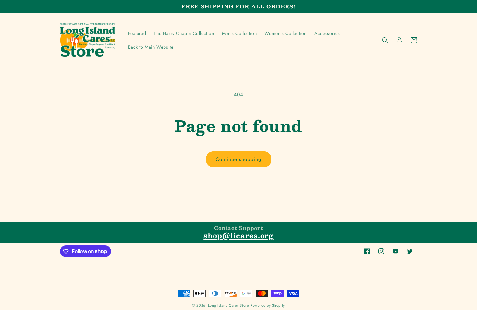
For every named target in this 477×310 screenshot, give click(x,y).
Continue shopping (239, 159)
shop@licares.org (238, 235)
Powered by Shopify (268, 305)
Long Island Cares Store (228, 305)
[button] (385, 40)
